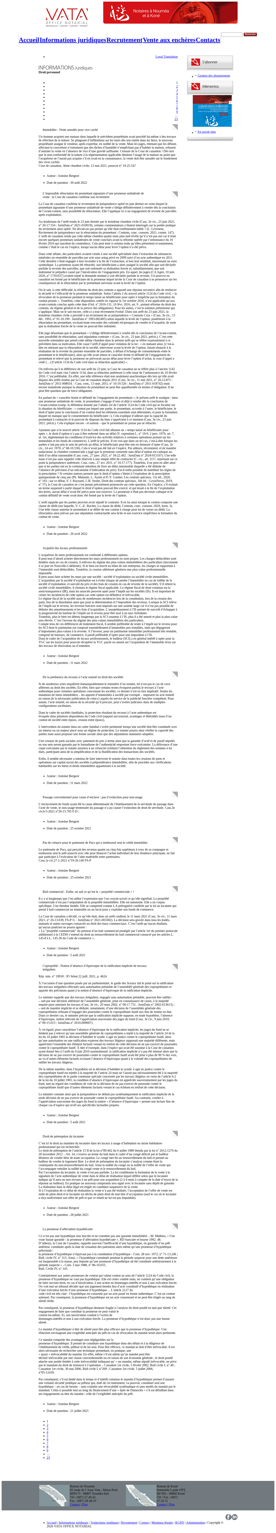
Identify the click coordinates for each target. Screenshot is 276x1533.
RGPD (179, 1522)
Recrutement (129, 1522)
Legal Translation (167, 56)
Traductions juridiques (105, 1522)
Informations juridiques (73, 1522)
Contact (75, 1504)
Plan (85, 1504)
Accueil (52, 1522)
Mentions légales (162, 1522)
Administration (195, 1522)
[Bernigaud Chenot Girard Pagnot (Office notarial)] (70, 25)
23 (176, 119)
